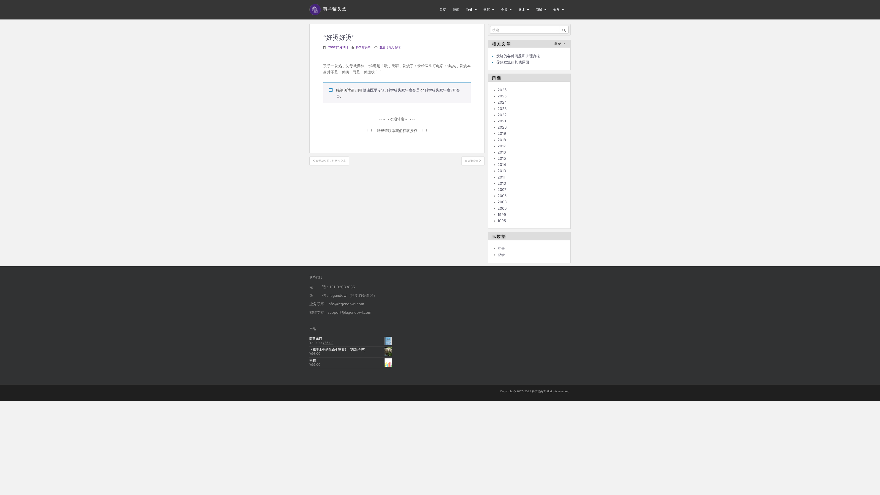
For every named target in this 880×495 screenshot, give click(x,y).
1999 (502, 214)
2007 (502, 189)
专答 (504, 9)
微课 (521, 9)
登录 (501, 254)
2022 (502, 115)
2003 (502, 202)
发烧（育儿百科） (391, 47)
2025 (502, 96)
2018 (502, 140)
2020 (502, 127)
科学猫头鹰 (363, 47)
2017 (502, 146)
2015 (502, 158)
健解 (487, 9)
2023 (502, 108)
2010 (502, 183)
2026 (502, 90)
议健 (469, 9)
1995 (502, 220)
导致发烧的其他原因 (512, 62)
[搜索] (564, 30)
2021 (502, 121)
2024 (502, 102)
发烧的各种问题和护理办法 (518, 56)
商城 (539, 9)
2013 (502, 170)
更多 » (560, 43)
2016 (502, 152)
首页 (443, 9)
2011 (501, 177)
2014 (502, 164)
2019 (502, 133)
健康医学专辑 (374, 90)
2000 (502, 208)
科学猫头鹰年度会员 (403, 90)
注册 (501, 248)
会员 (556, 9)
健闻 (456, 9)
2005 (502, 195)
